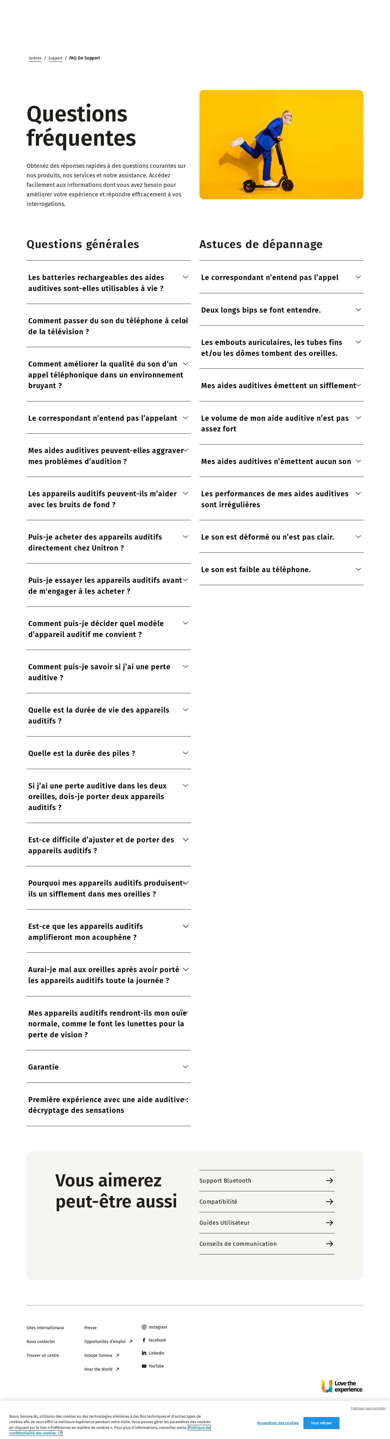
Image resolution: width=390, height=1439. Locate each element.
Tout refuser (321, 1423)
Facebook (157, 1340)
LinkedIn (156, 1353)
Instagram (158, 1327)
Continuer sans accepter (368, 1408)
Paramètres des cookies (277, 1423)
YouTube (156, 1366)
